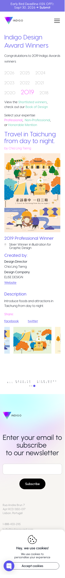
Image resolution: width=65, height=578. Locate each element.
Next (63, 354)
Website (10, 282)
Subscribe (32, 484)
